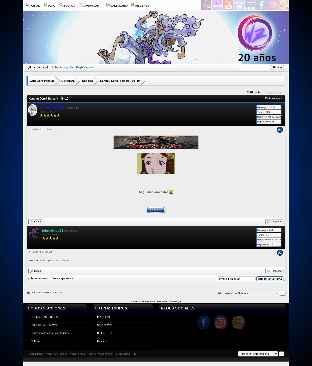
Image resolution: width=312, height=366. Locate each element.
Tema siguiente (61, 278)
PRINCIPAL (104, 317)
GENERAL (68, 80)
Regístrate (82, 67)
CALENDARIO (119, 5)
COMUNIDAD (91, 5)
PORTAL (34, 5)
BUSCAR (69, 5)
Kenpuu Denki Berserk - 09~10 (120, 80)
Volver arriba (77, 353)
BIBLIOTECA (104, 333)
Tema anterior (40, 278)
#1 (280, 130)
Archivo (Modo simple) (101, 353)
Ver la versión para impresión (47, 292)
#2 (280, 252)
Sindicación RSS (126, 353)
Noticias (87, 80)
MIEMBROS (141, 5)
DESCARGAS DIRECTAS (45, 317)
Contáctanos (36, 353)
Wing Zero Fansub (42, 80)
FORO (51, 5)
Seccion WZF (104, 325)
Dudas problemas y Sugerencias (50, 333)
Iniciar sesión (64, 67)
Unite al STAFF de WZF (44, 325)
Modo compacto (274, 98)
